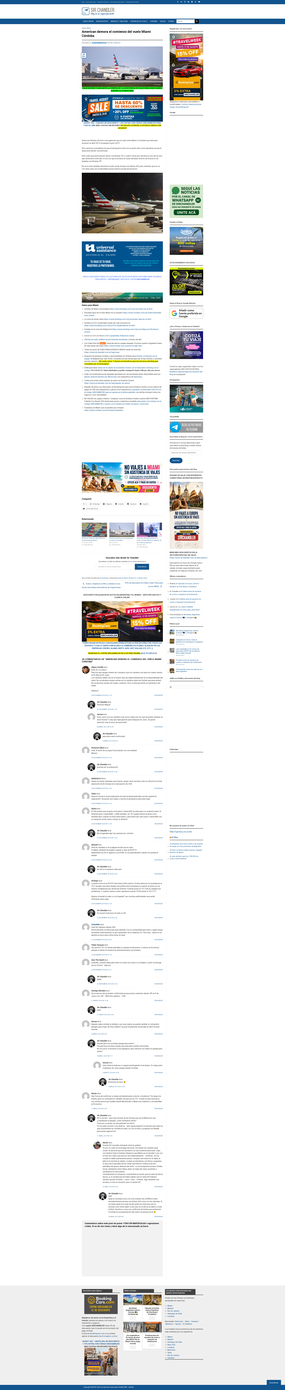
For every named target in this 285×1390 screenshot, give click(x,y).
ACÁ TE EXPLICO (148, 653)
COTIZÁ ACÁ (113, 279)
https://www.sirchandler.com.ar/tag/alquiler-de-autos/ (107, 383)
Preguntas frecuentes (132, 2)
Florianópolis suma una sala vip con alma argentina (189, 670)
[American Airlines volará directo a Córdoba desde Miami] (94, 530)
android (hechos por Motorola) (103, 377)
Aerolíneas (88, 21)
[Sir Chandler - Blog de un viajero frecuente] (98, 11)
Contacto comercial (103, 2)
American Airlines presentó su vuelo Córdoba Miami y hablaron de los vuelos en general (149, 540)
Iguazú (178, 1324)
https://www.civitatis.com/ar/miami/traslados (103, 410)
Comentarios (180, 635)
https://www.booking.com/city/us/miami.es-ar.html (130, 309)
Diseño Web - (126, 1387)
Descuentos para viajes (117, 2)
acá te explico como (108, 1336)
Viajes (163, 21)
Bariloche (179, 1321)
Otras (171, 21)
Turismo (153, 21)
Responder (159, 695)
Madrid (170, 1308)
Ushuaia (194, 1321)
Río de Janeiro (173, 1311)
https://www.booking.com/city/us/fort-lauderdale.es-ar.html (109, 325)
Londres (170, 1316)
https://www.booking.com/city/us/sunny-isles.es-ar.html (127, 319)
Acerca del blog (91, 2)
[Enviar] (197, 21)
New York (171, 1345)
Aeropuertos (102, 21)
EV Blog (175, 837)
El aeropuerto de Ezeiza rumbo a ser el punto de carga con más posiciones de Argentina (186, 845)
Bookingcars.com (97, 1333)
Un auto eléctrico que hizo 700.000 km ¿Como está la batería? (184, 857)
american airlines (122, 578)
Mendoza (169, 1324)
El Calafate (187, 1324)
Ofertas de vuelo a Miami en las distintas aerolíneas (105, 339)
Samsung (138, 377)
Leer (133, 1317)
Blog (83, 2)
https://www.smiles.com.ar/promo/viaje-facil (123, 346)
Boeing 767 (132, 578)
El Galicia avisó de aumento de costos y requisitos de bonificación (185, 592)
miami (145, 578)
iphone (87, 377)
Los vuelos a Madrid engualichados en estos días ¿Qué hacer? (185, 608)
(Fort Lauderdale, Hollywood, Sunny (119, 336)
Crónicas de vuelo (138, 21)
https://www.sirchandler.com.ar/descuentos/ (189, 558)
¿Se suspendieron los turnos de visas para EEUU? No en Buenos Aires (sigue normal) (188, 651)
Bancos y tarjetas (119, 21)
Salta (187, 1321)
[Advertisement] (162, 11)
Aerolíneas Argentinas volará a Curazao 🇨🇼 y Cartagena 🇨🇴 (185, 616)
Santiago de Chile (174, 1313)
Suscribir (176, 460)
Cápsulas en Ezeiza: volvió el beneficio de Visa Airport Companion (184, 585)
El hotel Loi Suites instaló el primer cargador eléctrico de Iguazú (186, 851)
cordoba (139, 578)
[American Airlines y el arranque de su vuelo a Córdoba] (122, 530)
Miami (170, 1306)
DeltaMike (95, 924)
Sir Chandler (115, 43)
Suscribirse (141, 567)
